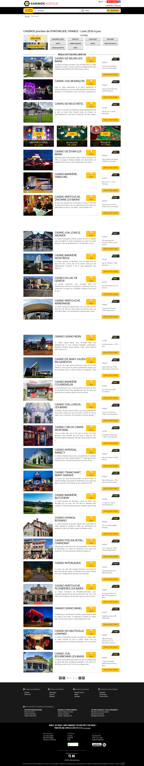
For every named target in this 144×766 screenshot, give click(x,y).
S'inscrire (117, 5)
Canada (26, 692)
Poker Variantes (75, 43)
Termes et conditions (49, 740)
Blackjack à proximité (97, 716)
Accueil (27, 16)
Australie (102, 692)
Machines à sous (58, 39)
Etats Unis (27, 694)
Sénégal (77, 696)
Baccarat (110, 39)
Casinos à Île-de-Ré (30, 716)
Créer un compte (97, 738)
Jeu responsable (48, 736)
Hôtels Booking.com (35, 46)
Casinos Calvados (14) (65, 716)
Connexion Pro (96, 736)
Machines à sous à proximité (100, 712)
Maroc (76, 694)
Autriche (52, 694)
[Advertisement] (72, 23)
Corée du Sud (104, 696)
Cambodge (103, 694)
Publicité (70, 738)
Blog (69, 740)
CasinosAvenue (74, 760)
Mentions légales (48, 738)
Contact (70, 736)
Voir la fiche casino (111, 74)
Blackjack (93, 39)
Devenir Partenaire (98, 740)
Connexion (109, 5)
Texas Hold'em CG (110, 43)
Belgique (52, 696)
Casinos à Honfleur (30, 714)
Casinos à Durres (29, 712)
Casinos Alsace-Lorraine (65, 712)
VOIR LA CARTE (35, 38)
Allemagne (52, 692)
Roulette (75, 39)
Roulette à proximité (97, 714)
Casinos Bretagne (63, 714)
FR (102, 1)
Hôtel (75, 48)
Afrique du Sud (79, 692)
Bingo (93, 43)
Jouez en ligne (112, 1)
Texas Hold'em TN (58, 48)
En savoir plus (118, 764)
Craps (58, 43)
